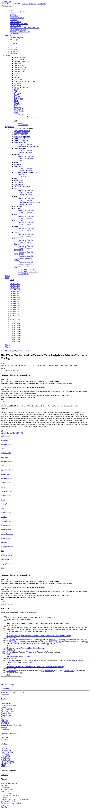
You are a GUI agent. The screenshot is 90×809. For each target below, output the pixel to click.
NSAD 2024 (5, 756)
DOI (2, 431)
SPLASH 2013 (15, 311)
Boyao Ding (10, 640)
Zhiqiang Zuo (74, 365)
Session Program (7, 604)
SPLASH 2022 (15, 294)
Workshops (18, 85)
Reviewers (22, 176)
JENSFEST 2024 (7, 752)
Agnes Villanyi (48, 671)
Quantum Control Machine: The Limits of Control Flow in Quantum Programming (35, 667)
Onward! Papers (19, 71)
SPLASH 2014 (15, 309)
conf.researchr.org (11, 692)
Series (12, 280)
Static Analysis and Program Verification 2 (48, 406)
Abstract (4, 409)
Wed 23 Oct (14, 49)
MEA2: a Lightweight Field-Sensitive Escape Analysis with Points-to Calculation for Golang (38, 636)
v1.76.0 (21, 692)
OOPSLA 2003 (15, 335)
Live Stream (14, 34)
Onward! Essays (19, 69)
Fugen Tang (57, 642)
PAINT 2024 (5, 758)
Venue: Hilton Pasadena (18, 12)
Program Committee (25, 145)
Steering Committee (21, 133)
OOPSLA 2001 (15, 339)
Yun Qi (31, 365)
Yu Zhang (14, 642)
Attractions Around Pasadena (20, 32)
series (14, 351)
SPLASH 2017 (15, 303)
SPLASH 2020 (15, 298)
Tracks (7, 55)
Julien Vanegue (39, 660)
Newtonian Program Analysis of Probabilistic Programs (25, 648)
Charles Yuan (11, 671)
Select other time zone (64, 383)
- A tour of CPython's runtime (28, 117)
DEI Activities (19, 59)
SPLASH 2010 (15, 319)
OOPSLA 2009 (15, 323)
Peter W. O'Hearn (78, 660)
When (3, 404)
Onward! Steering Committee (28, 146)
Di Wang (9, 652)
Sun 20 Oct (14, 43)
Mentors (21, 160)
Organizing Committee (22, 131)
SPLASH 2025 (15, 288)
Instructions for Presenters (19, 24)
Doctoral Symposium (21, 61)
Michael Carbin (69, 671)
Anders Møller (73, 406)
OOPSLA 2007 (15, 327)
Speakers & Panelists (25, 158)
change (34, 612)
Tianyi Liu (13, 365)
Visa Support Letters (17, 18)
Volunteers (17, 83)
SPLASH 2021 (15, 296)
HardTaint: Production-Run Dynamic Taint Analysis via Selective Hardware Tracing (37, 623)
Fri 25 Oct (13, 53)
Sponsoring (14, 20)
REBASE (17, 77)
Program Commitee (25, 168)
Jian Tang (43, 365)
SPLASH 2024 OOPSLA (10, 370)
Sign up (8, 347)
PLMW (16, 73)
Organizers (22, 174)
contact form (5, 688)
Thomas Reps (31, 652)
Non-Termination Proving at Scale (18, 656)
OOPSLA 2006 (15, 329)
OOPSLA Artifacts (20, 67)
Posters (16, 75)
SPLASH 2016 (15, 305)
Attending (8, 10)
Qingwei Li (53, 640)
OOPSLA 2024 (19, 65)
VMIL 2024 (5, 766)
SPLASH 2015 (15, 307)
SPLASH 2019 (15, 299)
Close (3, 401)
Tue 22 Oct (13, 47)
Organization (9, 127)
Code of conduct (15, 22)
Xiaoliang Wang (52, 365)
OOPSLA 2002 (15, 337)
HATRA (4, 748)
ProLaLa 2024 (6, 760)
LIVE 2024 (5, 754)
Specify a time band (28, 397)
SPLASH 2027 (15, 284)
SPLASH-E (18, 79)
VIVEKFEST (6, 764)
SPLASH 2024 (6, 351)
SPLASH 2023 (15, 292)
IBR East (29, 406)
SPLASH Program (16, 38)
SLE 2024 (4, 740)
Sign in (7, 345)
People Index (18, 185)
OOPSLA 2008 (15, 325)
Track (3, 368)
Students (13, 14)
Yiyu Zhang (5, 365)
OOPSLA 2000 (15, 341)
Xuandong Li (63, 365)
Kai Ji (36, 365)
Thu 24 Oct (14, 51)
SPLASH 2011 (15, 315)
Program (8, 36)
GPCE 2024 (5, 738)
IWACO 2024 (6, 750)
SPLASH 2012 (15, 313)
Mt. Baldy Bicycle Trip (18, 30)
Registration (14, 16)
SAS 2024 (4, 775)
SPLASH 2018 (15, 301)
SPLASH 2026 (15, 286)
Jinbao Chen (17, 644)
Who (2, 363)
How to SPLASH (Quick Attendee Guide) (24, 28)
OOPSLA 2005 (15, 331)
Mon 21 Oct (14, 45)
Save (2, 399)
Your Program (14, 40)
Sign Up (4, 807)
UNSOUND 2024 (7, 762)
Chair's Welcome (15, 26)
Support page (5, 694)
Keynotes (17, 63)
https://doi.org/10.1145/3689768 (12, 433)
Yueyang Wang (23, 365)
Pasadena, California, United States (34, 4)
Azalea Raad (10, 660)
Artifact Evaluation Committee (29, 202)
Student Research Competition (24, 81)
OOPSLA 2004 (15, 333)
